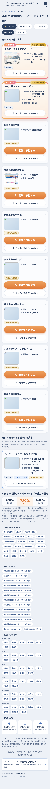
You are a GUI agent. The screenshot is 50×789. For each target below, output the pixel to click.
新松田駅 (23, 551)
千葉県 (38, 655)
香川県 (14, 699)
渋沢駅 (14, 551)
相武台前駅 (22, 541)
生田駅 (18, 532)
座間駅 (31, 541)
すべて (10, 26)
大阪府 (30, 681)
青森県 (14, 642)
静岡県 (22, 673)
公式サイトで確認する (26, 483)
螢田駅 (14, 556)
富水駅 (6, 556)
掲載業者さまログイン (25, 755)
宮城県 (30, 642)
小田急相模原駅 (9, 541)
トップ (4, 12)
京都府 (22, 681)
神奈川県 (12, 12)
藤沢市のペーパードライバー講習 (15, 576)
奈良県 (6, 686)
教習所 (42, 26)
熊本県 (30, 707)
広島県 (30, 694)
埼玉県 (30, 655)
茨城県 (6, 655)
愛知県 (30, 673)
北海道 (6, 642)
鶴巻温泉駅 (28, 546)
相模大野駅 (40, 537)
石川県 (22, 668)
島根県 (14, 694)
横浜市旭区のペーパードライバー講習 (17, 605)
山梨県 (38, 668)
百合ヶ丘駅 (7, 537)
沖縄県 (24, 712)
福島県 (14, 647)
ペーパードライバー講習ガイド (13, 773)
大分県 (38, 707)
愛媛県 (22, 699)
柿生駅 (30, 537)
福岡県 (6, 707)
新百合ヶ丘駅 (19, 537)
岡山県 (22, 694)
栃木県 (14, 655)
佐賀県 (14, 707)
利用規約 (19, 752)
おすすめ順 (8, 32)
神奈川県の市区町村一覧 (12, 629)
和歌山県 (15, 686)
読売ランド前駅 (30, 532)
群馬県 (22, 655)
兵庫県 (38, 681)
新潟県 (6, 668)
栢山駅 (40, 551)
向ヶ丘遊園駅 (8, 532)
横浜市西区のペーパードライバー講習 (17, 581)
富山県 (14, 668)
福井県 (30, 668)
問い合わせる (27, 73)
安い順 (22, 32)
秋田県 (38, 642)
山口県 (38, 694)
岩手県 (22, 642)
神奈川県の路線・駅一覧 (32, 629)
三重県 (6, 681)
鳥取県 (6, 694)
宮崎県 (6, 712)
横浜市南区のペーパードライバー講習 (17, 585)
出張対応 (26, 26)
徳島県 (6, 699)
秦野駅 (6, 551)
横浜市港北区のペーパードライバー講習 (17, 571)
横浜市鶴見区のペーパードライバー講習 (17, 624)
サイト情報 (27, 752)
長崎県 (22, 707)
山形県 (6, 647)
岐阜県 (14, 673)
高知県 (30, 699)
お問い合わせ (37, 752)
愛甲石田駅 (7, 546)
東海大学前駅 (40, 546)
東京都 (6, 660)
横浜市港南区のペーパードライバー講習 (17, 600)
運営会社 (11, 752)
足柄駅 (22, 556)
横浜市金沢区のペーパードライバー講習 (17, 590)
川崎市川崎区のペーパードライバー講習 (17, 619)
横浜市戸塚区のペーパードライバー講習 (17, 595)
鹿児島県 (15, 712)
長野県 (6, 673)
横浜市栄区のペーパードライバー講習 (17, 614)
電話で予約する (26, 150)
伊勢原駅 (18, 546)
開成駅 (32, 551)
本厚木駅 (40, 541)
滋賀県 (14, 681)
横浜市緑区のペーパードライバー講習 (17, 610)
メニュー (45, 6)
